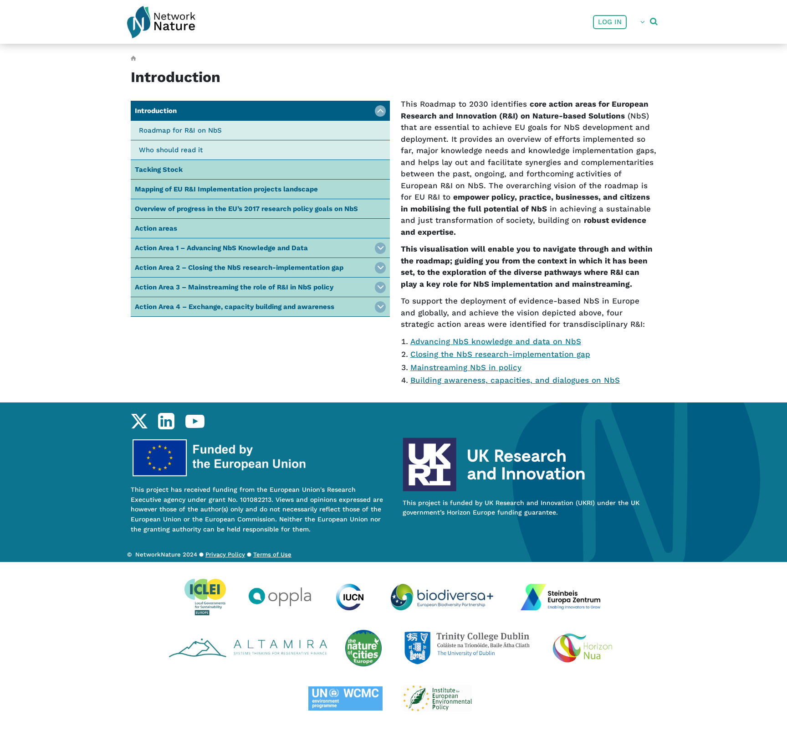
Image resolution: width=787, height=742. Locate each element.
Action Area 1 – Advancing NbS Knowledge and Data (221, 248)
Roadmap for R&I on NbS (180, 130)
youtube (194, 421)
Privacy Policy (225, 554)
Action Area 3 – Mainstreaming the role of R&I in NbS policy (234, 287)
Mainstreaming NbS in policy (465, 367)
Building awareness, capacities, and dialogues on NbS (515, 380)
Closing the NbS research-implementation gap (500, 354)
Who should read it (171, 150)
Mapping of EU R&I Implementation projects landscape (226, 189)
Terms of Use (272, 554)
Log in (610, 22)
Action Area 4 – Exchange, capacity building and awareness (234, 307)
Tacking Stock (159, 169)
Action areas (156, 228)
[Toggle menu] (380, 111)
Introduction (156, 111)
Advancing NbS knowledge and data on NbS (495, 341)
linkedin (166, 421)
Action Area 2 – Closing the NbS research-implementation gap (239, 267)
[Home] (161, 22)
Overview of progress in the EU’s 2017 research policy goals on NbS (246, 209)
